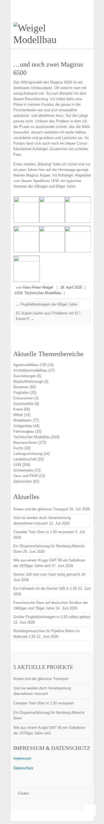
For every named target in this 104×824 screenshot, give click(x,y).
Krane (18, 409)
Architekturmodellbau (30, 370)
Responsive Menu (87, 4)
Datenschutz (23, 768)
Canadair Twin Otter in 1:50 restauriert (43, 532)
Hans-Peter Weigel (38, 287)
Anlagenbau (22, 426)
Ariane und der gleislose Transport (40, 509)
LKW (18, 293)
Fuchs (18, 448)
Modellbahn (22, 420)
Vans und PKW (25, 476)
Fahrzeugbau (23, 431)
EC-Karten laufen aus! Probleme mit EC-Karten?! (48, 316)
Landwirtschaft (25, 459)
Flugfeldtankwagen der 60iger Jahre (46, 304)
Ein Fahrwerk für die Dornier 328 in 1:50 (45, 588)
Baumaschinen (25, 442)
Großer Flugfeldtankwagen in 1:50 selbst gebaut (51, 617)
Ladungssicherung (27, 454)
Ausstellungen (24, 376)
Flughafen (21, 392)
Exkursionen (23, 398)
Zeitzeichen (22, 481)
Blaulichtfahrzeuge (28, 381)
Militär (18, 415)
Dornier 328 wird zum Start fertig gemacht (46, 574)
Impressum (22, 758)
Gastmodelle (23, 404)
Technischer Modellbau (42, 293)
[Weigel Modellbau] (52, 34)
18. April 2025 (71, 287)
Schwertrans (23, 470)
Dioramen (21, 387)
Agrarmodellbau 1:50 (29, 365)
